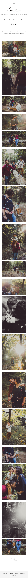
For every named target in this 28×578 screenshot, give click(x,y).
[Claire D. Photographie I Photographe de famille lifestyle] (14, 12)
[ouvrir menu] (14, 3)
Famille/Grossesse (14, 20)
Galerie (6, 20)
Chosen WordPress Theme (10, 573)
